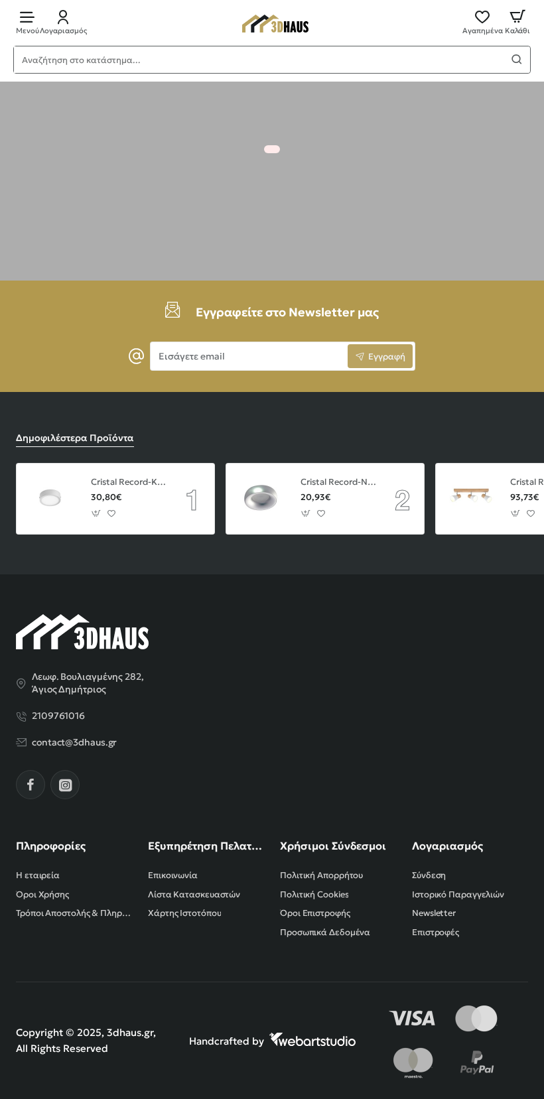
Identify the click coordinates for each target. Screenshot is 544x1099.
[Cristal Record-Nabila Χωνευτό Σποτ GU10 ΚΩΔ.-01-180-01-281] (261, 499)
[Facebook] (30, 784)
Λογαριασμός (447, 845)
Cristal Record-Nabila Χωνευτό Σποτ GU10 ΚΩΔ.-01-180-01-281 (338, 482)
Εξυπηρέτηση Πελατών (206, 845)
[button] (96, 513)
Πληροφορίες (51, 845)
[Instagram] (65, 784)
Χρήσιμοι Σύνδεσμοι (333, 845)
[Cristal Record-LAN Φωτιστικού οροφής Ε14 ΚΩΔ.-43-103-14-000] (471, 499)
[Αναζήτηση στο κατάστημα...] (517, 59)
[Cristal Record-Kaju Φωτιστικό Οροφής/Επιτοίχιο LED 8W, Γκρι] (52, 499)
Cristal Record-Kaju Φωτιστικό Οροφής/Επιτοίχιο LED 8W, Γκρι (129, 482)
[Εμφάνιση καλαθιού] (517, 21)
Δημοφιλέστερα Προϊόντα (75, 438)
